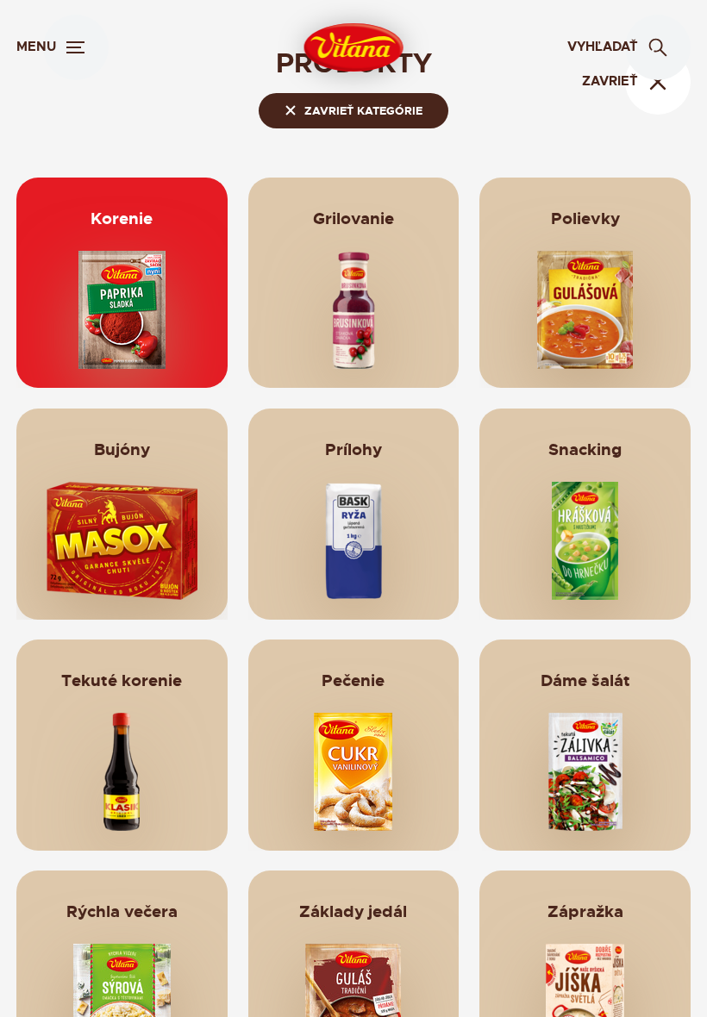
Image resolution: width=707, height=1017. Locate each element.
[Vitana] (354, 47)
